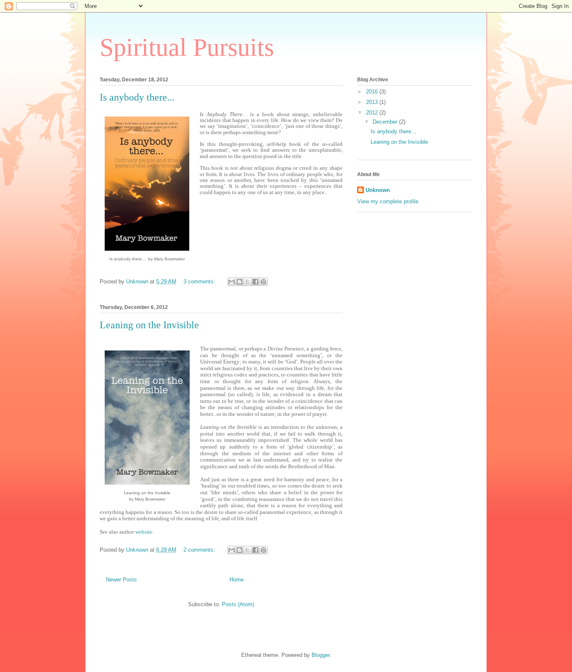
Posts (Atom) (238, 604)
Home (236, 579)
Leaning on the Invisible (149, 324)
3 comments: (200, 281)
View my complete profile (387, 201)
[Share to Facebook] (255, 282)
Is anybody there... (137, 97)
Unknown (378, 190)
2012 (372, 112)
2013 (372, 102)
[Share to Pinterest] (263, 282)
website (143, 532)
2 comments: (200, 550)
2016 (372, 91)
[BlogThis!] (239, 282)
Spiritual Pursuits (187, 47)
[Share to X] (247, 282)
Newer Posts (121, 579)
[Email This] (231, 282)
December (386, 122)
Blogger (321, 655)
